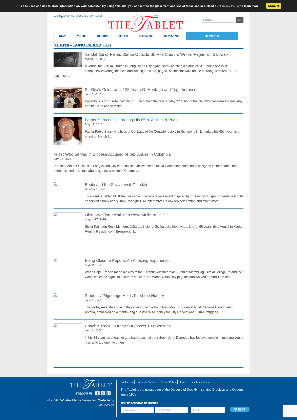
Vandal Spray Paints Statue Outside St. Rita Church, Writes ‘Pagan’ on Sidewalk (157, 54)
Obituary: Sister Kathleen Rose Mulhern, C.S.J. (127, 215)
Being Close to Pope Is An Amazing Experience (127, 260)
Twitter (103, 391)
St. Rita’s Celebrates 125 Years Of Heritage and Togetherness (140, 89)
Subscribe (82, 16)
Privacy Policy (230, 5)
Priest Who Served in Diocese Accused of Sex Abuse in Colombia (112, 154)
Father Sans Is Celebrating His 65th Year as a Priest (132, 120)
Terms (183, 382)
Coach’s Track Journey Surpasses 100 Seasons (128, 326)
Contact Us (96, 16)
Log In (57, 16)
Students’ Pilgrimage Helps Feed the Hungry (124, 295)
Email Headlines (200, 382)
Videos (81, 35)
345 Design (106, 405)
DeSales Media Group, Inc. (78, 400)
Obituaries (146, 35)
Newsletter (172, 35)
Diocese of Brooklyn (185, 389)
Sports (123, 35)
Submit (239, 409)
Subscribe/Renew (146, 382)
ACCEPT (273, 5)
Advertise (68, 16)
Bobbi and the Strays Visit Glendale (116, 184)
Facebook (98, 391)
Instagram (109, 391)
